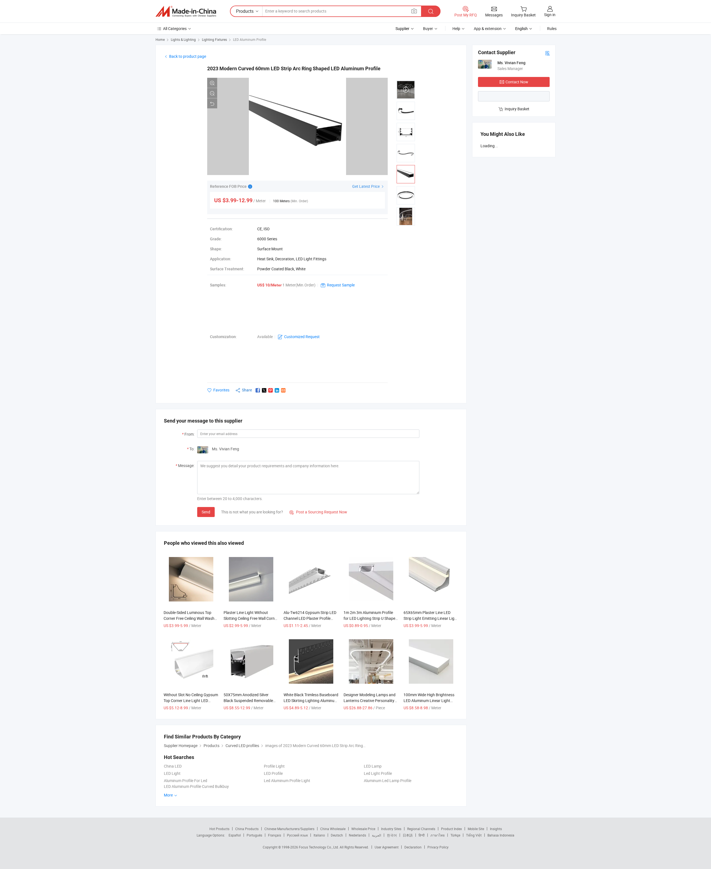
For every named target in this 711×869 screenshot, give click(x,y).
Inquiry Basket (517, 108)
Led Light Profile (378, 773)
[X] (264, 390)
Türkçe (455, 835)
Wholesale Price (363, 828)
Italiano (319, 835)
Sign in (549, 14)
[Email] (283, 390)
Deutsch (337, 835)
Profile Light (274, 766)
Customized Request (302, 336)
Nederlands (357, 835)
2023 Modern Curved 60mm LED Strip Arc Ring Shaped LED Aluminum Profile (293, 68)
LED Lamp (373, 766)
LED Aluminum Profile (249, 39)
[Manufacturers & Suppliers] (186, 11)
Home (160, 39)
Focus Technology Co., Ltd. (319, 847)
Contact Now (516, 81)
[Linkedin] (277, 390)
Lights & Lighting (183, 39)
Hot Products (219, 828)
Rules (552, 28)
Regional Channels (421, 828)
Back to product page (187, 56)
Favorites (221, 390)
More (169, 795)
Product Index (451, 828)
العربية (376, 835)
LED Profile (273, 773)
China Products (247, 828)
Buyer (428, 28)
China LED (173, 766)
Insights (496, 828)
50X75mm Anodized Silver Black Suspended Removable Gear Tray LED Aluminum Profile (251, 700)
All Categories (175, 28)
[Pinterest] (270, 390)
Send (206, 512)
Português (254, 835)
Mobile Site (476, 828)
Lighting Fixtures (214, 39)
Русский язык (297, 835)
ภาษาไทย (437, 835)
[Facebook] (258, 390)
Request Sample (341, 285)
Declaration (413, 847)
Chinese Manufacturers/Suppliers (289, 828)
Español (235, 835)
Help (456, 28)
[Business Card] (547, 53)
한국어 (392, 835)
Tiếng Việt (474, 835)
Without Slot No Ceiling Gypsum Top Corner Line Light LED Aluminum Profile (191, 700)
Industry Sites (391, 828)
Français (274, 835)
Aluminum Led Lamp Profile (387, 780)
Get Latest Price (366, 186)
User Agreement (387, 847)
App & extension (488, 28)
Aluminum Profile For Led (185, 780)
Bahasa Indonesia (500, 835)
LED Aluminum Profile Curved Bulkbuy (196, 786)
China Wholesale (333, 828)
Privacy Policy (438, 847)
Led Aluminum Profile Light (287, 780)
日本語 (408, 835)
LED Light (172, 773)
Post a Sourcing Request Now (318, 512)
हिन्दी (422, 835)
